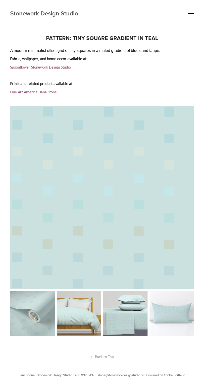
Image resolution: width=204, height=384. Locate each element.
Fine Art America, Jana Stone (33, 92)
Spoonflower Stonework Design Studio (40, 68)
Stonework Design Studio (44, 13)
